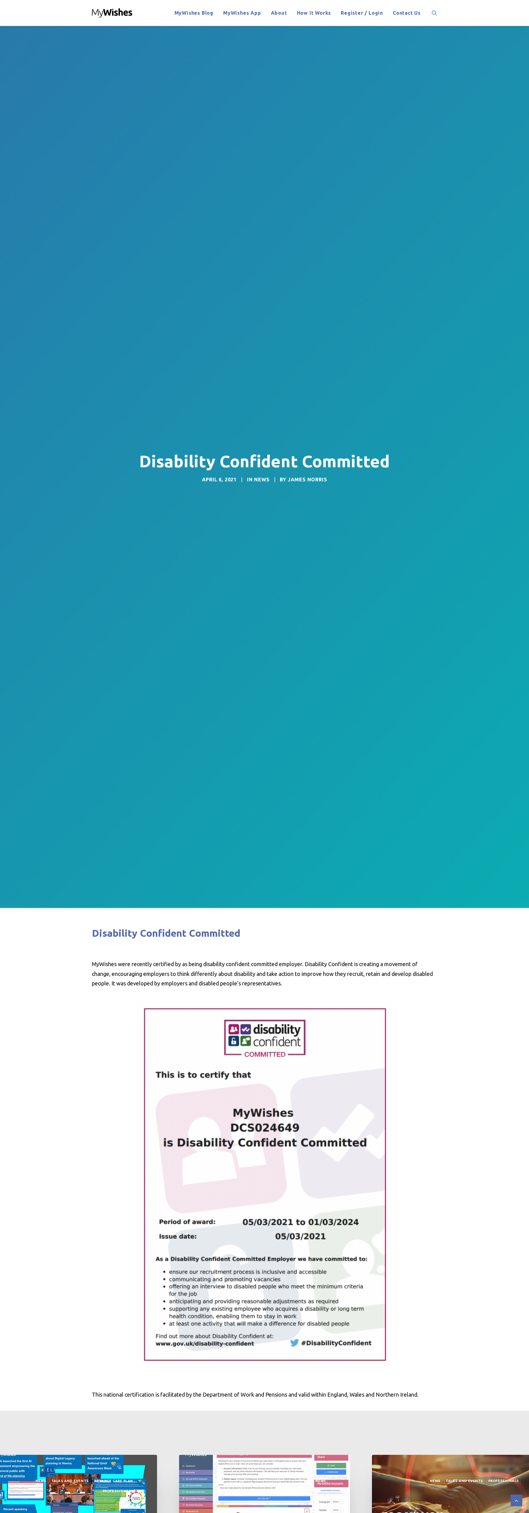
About (279, 13)
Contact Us (407, 13)
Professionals (310, 1481)
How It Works (314, 13)
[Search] (434, 13)
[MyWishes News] (112, 12)
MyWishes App (242, 13)
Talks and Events (271, 1481)
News (261, 479)
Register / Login (362, 13)
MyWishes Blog (193, 13)
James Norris (307, 479)
